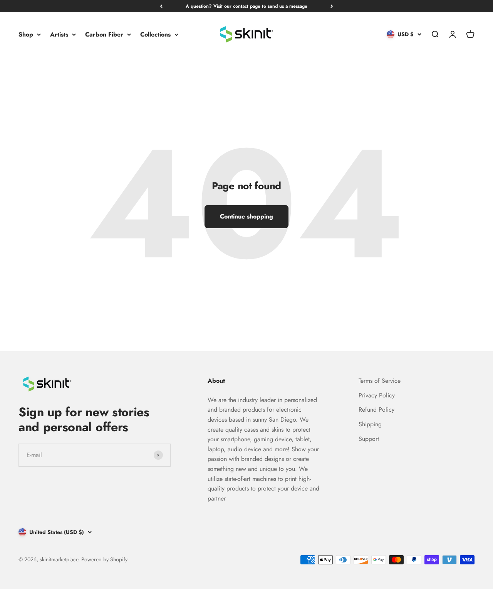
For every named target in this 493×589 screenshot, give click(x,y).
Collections (155, 34)
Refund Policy (376, 409)
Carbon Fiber (104, 34)
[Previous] (161, 6)
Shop (25, 34)
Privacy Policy (377, 395)
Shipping (370, 424)
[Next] (331, 6)
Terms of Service (380, 380)
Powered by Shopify (104, 559)
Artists (59, 34)
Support (369, 438)
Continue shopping (246, 216)
